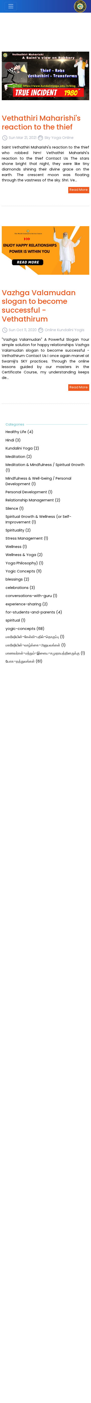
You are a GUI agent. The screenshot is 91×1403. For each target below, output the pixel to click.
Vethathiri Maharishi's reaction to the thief (41, 122)
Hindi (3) (13, 439)
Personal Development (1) (29, 491)
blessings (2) (17, 579)
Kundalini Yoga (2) (22, 448)
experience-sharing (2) (27, 603)
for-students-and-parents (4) (34, 612)
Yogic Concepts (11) (24, 571)
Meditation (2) (19, 456)
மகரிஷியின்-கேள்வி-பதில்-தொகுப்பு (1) (35, 636)
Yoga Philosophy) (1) (24, 562)
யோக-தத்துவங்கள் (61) (24, 661)
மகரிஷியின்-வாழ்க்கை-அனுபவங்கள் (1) (36, 644)
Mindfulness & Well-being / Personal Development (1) (38, 481)
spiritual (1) (16, 620)
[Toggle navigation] (11, 6)
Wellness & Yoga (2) (24, 554)
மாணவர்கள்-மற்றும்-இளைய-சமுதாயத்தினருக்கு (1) (45, 653)
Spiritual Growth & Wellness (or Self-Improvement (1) (38, 519)
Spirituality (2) (18, 530)
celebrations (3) (20, 587)
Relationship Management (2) (33, 500)
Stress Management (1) (27, 538)
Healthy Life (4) (19, 431)
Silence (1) (15, 508)
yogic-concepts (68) (25, 628)
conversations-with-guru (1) (31, 595)
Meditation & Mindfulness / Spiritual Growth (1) (45, 467)
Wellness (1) (16, 546)
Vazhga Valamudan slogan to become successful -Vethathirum (39, 306)
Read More (79, 189)
